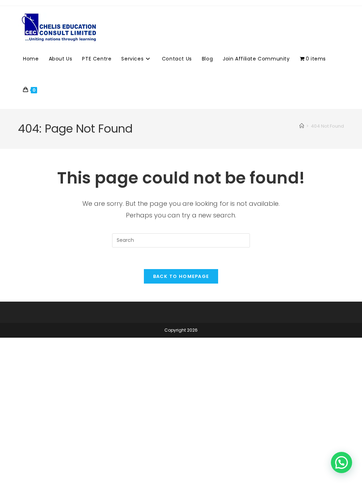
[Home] (301, 126)
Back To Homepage (181, 276)
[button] (341, 462)
